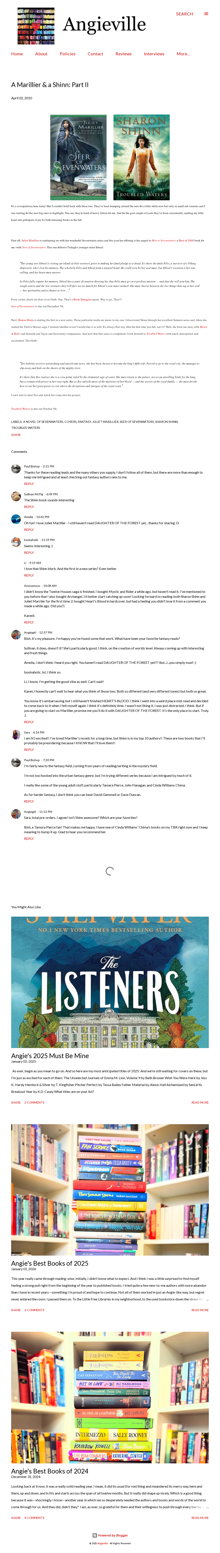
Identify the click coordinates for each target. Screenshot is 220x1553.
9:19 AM (35, 563)
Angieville (103, 1543)
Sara (27, 732)
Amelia (28, 517)
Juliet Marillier (105, 421)
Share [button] (16, 435)
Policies (67, 53)
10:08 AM (50, 585)
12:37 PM (45, 632)
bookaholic (31, 540)
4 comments (34, 1518)
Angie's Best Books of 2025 (49, 1263)
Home (17, 53)
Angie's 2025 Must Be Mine (50, 1055)
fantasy (84, 421)
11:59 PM (48, 540)
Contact (95, 53)
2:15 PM (48, 466)
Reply (29, 484)
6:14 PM (38, 732)
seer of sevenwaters (137, 421)
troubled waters (25, 427)
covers (70, 421)
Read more (200, 1102)
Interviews (154, 53)
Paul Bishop (32, 466)
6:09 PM (52, 494)
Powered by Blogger (112, 1535)
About (41, 53)
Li (25, 563)
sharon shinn (166, 421)
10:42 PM (42, 517)
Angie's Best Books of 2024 (49, 1471)
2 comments (34, 1102)
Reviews (124, 53)
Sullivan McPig (33, 494)
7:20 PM (48, 760)
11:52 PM (45, 811)
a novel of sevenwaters (43, 421)
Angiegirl (30, 632)
